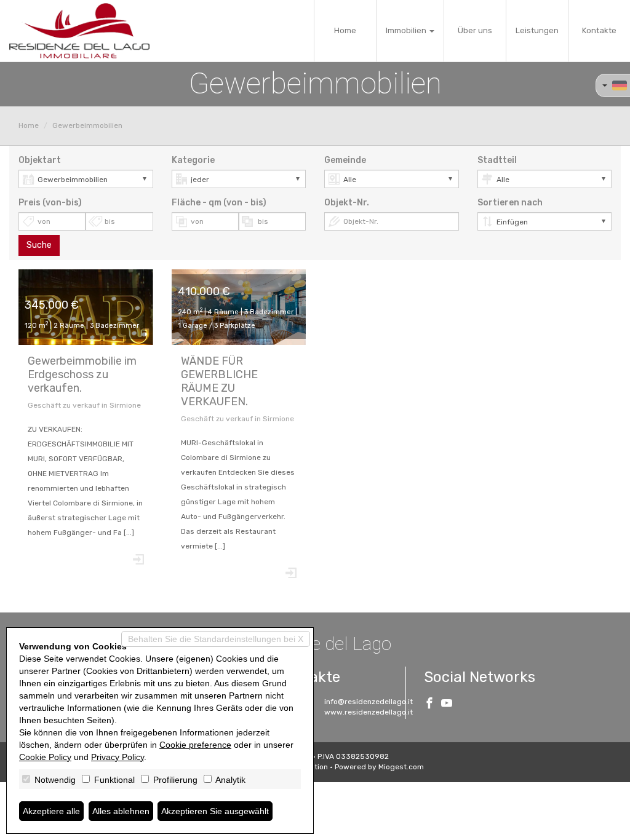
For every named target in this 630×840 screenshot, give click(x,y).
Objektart (39, 160)
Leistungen (537, 30)
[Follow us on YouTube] (446, 705)
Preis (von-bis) (50, 202)
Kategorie (193, 160)
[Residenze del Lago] (79, 30)
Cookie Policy (45, 757)
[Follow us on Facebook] (429, 705)
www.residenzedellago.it (368, 712)
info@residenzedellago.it (368, 701)
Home (345, 30)
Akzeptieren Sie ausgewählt (215, 811)
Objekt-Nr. (346, 202)
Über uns (475, 30)
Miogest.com (401, 767)
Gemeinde (345, 160)
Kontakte (599, 30)
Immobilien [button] (407, 30)
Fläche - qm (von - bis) (219, 202)
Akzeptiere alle (51, 811)
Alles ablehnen (121, 811)
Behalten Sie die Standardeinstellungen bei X (215, 639)
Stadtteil (497, 160)
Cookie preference (195, 745)
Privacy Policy (117, 757)
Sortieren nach (510, 202)
